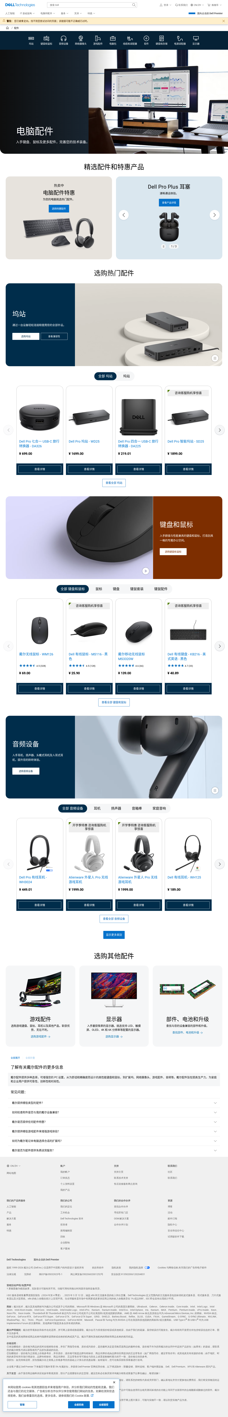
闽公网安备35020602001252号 (86, 1274)
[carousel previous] (124, 215)
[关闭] (114, 1382)
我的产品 (65, 1190)
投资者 (63, 1224)
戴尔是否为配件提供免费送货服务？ (33, 1150)
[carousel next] (215, 215)
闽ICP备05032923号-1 (50, 1274)
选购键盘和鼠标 (173, 551)
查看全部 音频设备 (114, 918)
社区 (170, 1172)
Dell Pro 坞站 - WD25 (84, 441)
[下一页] (220, 430)
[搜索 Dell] (134, 5)
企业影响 (65, 1242)
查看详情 (39, 469)
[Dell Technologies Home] (20, 5)
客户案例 (65, 1248)
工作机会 (65, 1212)
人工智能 (11, 1206)
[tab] (105, 376)
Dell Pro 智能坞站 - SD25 (186, 441)
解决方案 (11, 1218)
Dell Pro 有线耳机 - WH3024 (33, 879)
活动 (170, 1212)
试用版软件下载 (176, 1236)
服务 (9, 1224)
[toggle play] (215, 358)
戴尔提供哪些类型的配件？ (28, 1102)
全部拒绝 (79, 1404)
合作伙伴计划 (121, 1224)
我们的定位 (66, 1206)
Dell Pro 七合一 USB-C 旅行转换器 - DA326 (39, 443)
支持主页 (118, 1172)
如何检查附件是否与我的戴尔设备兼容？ (36, 1112)
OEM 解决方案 (121, 1218)
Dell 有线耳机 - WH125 (184, 877)
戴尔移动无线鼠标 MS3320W (131, 656)
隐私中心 (172, 1224)
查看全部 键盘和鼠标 (114, 702)
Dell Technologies (16, 1259)
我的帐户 (65, 1172)
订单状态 (65, 1178)
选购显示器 (112, 1036)
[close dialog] (224, 21)
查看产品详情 (169, 202)
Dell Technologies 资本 (71, 1218)
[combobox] (92, 5)
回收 (62, 1236)
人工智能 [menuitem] (10, 13)
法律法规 (11, 1274)
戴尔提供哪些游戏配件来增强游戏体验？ (36, 1131)
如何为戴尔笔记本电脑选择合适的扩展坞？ (37, 1141)
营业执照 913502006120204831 (128, 1274)
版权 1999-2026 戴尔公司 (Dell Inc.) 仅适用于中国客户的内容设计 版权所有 (45, 1267)
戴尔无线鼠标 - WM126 (36, 654)
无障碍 (27, 1274)
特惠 (9, 1230)
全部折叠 (30, 1057)
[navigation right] (207, 376)
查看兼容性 (54, 336)
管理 (22, 1404)
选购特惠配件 (59, 208)
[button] (166, 5)
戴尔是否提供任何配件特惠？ (29, 1121)
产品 (9, 1212)
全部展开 (15, 1057)
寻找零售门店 (121, 1212)
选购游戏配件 (39, 1036)
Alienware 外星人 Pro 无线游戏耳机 (88, 879)
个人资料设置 (67, 1184)
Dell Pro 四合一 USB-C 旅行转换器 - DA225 (138, 443)
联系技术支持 (121, 1178)
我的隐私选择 (136, 1267)
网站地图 (11, 1173)
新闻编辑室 (66, 1230)
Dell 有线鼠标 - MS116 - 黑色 (88, 656)
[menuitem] (27, 13)
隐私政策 (116, 1267)
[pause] (163, 246)
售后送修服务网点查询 (125, 1184)
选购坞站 (26, 336)
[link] (181, 5)
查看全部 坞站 (114, 482)
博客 (170, 1206)
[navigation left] (20, 376)
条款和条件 (98, 1267)
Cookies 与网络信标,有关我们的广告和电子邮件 (182, 1267)
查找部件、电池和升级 (185, 1032)
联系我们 (172, 1178)
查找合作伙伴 (121, 1206)
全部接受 (103, 1404)
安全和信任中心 (176, 1230)
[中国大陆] (7, 28)
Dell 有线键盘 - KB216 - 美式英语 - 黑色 (187, 656)
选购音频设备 (26, 771)
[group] (169, 214)
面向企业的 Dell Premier (210, 13)
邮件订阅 (172, 1218)
